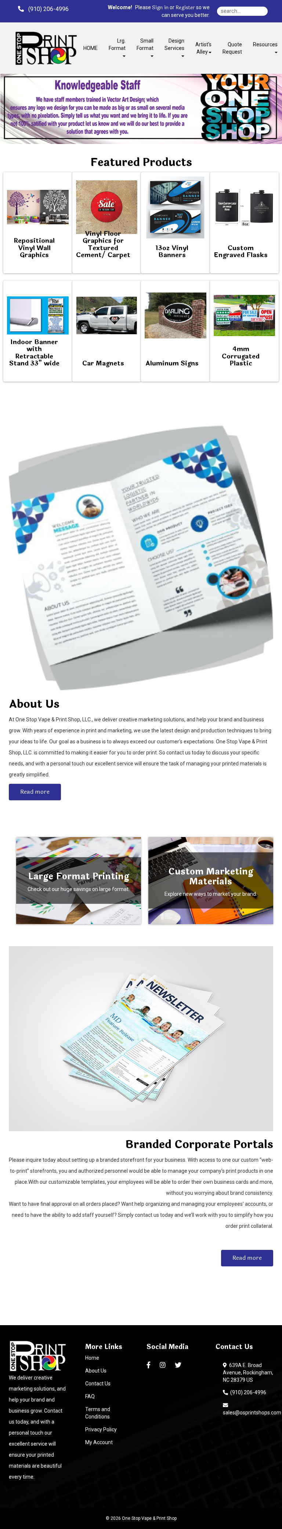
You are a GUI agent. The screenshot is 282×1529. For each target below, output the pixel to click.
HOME (90, 48)
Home (92, 1358)
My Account (99, 1442)
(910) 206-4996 (247, 1392)
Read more (35, 791)
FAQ (90, 1396)
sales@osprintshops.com (252, 1409)
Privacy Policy (101, 1429)
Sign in (160, 7)
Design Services (174, 44)
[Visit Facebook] (149, 1365)
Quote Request (232, 48)
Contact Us (98, 1383)
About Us (95, 1371)
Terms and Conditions (97, 1413)
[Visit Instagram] (163, 1365)
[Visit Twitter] (179, 1365)
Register (185, 7)
